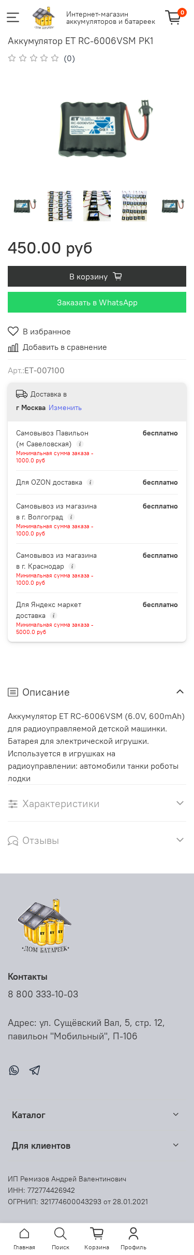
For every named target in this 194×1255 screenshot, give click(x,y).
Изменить (65, 407)
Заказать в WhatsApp (97, 302)
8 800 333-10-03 (43, 994)
